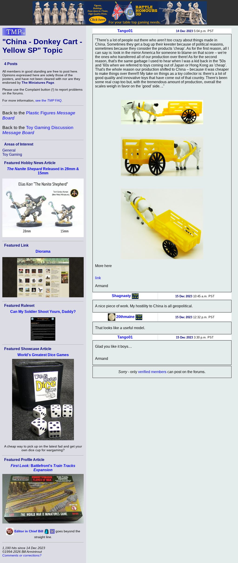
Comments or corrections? (21, 555)
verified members (152, 372)
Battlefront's (43, 468)
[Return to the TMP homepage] (14, 33)
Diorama (43, 251)
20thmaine (125, 317)
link (98, 278)
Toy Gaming (12, 154)
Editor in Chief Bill (28, 531)
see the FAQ (48, 100)
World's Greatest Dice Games (43, 355)
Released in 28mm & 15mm (43, 171)
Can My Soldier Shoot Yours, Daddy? (43, 312)
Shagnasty (121, 296)
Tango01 (125, 31)
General (9, 150)
